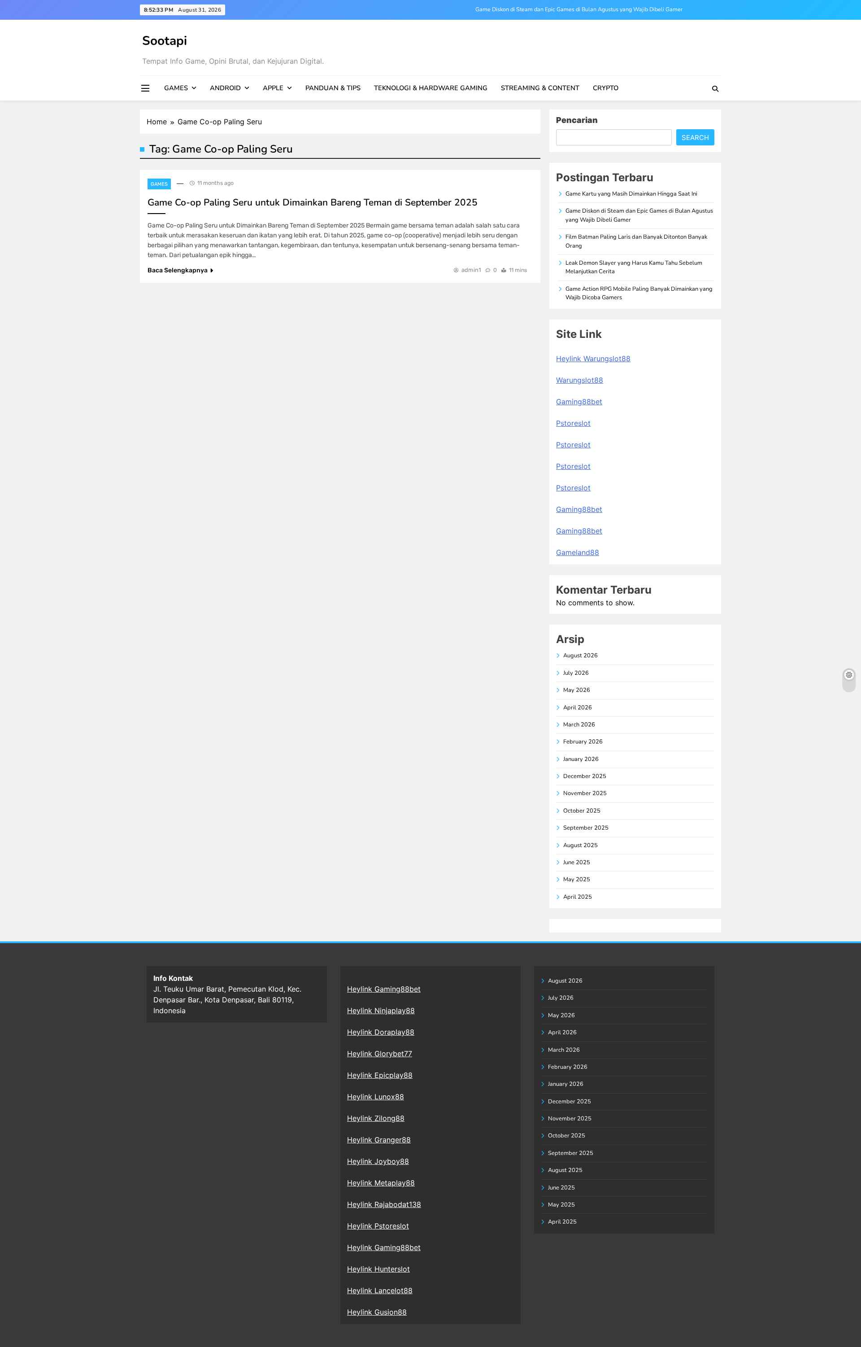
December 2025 (584, 776)
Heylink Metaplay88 (381, 1182)
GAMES (176, 87)
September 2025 (586, 828)
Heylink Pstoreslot (378, 1225)
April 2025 (577, 897)
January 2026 (581, 759)
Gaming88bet (579, 401)
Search (695, 137)
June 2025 (576, 862)
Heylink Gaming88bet (384, 988)
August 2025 (580, 845)
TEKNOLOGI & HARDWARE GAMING (430, 87)
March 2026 (579, 725)
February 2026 (583, 742)
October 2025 (581, 811)
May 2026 (576, 690)
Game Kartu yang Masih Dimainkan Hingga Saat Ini (631, 194)
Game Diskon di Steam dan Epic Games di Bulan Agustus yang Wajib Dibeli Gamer (579, 9)
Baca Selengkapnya (178, 270)
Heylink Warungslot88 (593, 358)
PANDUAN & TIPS (333, 87)
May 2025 (576, 879)
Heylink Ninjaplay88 (381, 1010)
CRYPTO (605, 87)
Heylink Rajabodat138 (384, 1204)
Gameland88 (577, 552)
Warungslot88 (579, 380)
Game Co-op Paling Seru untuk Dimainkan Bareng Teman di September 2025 (313, 202)
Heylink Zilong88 (375, 1118)
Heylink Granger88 (379, 1139)
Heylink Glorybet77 (379, 1053)
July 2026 (576, 673)
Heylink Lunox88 (375, 1096)
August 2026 (580, 656)
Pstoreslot (573, 423)
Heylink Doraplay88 (380, 1032)
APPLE (273, 87)
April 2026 (577, 708)
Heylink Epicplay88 (380, 1075)
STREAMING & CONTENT (540, 87)
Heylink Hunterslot (378, 1268)
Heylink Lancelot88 (380, 1290)
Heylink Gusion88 (377, 1312)
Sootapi (164, 40)
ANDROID (225, 87)
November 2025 (585, 793)
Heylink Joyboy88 (378, 1161)
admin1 (471, 270)
